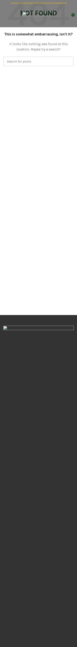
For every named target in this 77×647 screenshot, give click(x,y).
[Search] (63, 16)
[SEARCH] (68, 61)
